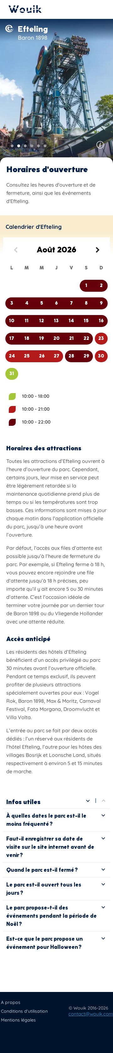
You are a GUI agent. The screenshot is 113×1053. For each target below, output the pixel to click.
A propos (10, 1002)
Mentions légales (18, 1020)
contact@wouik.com (90, 1014)
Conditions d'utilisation (24, 1011)
